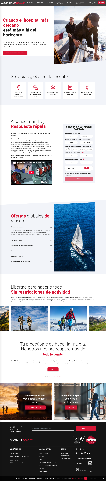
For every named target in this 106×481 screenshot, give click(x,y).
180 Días (82, 149)
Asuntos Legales (66, 458)
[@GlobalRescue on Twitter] (79, 454)
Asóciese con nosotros (35, 407)
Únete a (101, 2)
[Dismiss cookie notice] (103, 478)
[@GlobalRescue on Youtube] (89, 454)
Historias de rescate (80, 2)
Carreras (70, 3)
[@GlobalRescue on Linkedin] (82, 454)
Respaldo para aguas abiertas (15, 53)
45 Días (68, 149)
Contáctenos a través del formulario (19, 456)
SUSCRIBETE (86, 428)
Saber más (71, 407)
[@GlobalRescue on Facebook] (77, 453)
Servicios (29, 3)
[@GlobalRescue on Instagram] (85, 453)
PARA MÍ (71, 136)
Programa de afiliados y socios (47, 462)
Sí (71, 155)
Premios (41, 468)
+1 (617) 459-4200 (56, 376)
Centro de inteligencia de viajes (48, 465)
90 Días (75, 149)
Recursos (40, 3)
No (86, 155)
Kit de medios (43, 471)
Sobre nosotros (59, 2)
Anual (71, 142)
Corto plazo (86, 142)
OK (86, 478)
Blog (40, 459)
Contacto (50, 3)
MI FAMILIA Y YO (86, 136)
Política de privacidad (77, 478)
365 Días (89, 149)
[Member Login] (92, 3)
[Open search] (90, 3)
